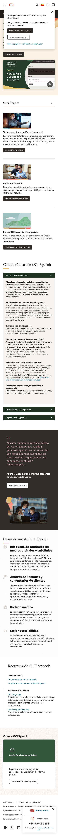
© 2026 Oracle (8, 802)
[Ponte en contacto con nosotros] (53, 4)
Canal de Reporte (9, 806)
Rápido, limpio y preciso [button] (16, 417)
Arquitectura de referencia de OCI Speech (27, 683)
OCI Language (14, 694)
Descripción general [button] (11, 103)
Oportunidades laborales (12, 810)
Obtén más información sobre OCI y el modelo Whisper (27, 378)
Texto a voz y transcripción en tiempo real (22, 132)
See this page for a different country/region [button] (25, 43)
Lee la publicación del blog (14, 150)
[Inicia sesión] (47, 4)
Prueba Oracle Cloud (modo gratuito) (17, 247)
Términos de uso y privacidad (29, 802)
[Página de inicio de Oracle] (11, 5)
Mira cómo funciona (12, 183)
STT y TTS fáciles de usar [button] (17, 275)
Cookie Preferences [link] (25, 806)
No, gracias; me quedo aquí (18, 37)
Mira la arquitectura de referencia (16, 199)
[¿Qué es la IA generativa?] (29, 74)
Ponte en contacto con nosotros (14, 819)
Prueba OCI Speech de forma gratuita (20, 231)
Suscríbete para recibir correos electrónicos (18, 815)
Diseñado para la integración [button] (18, 409)
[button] (4, 4)
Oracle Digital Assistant (18, 709)
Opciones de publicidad (43, 806)
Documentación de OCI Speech (22, 679)
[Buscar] (37, 4)
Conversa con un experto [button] (13, 54)
